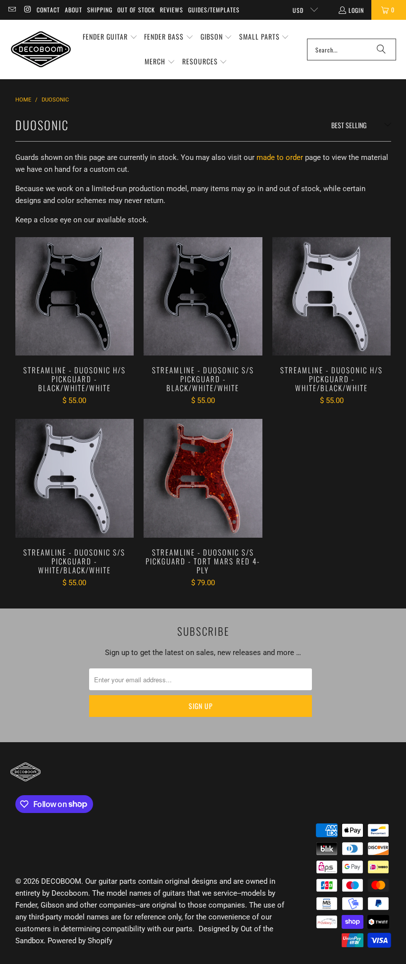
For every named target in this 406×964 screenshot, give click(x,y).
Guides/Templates (214, 9)
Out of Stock (136, 9)
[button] (110, 37)
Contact (48, 9)
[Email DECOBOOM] (11, 9)
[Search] (381, 49)
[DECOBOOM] (41, 49)
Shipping (99, 9)
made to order (279, 157)
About (73, 9)
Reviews (171, 9)
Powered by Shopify (80, 940)
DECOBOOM (61, 881)
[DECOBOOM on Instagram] (27, 9)
